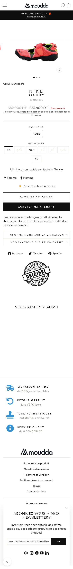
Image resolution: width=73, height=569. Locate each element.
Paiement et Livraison (36, 474)
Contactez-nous (36, 491)
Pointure (36, 143)
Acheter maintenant (36, 206)
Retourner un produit (36, 463)
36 (8, 149)
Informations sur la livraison (36, 234)
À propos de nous (36, 503)
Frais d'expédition (30, 111)
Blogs (36, 485)
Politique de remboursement (36, 480)
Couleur (36, 127)
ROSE (36, 133)
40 (42, 149)
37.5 (19, 149)
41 (52, 149)
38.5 (31, 149)
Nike (36, 91)
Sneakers (18, 83)
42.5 (63, 149)
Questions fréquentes (36, 469)
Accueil (7, 83)
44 (36, 159)
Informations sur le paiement (36, 242)
